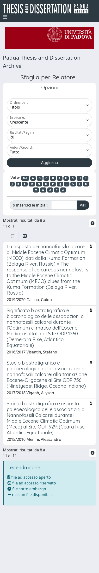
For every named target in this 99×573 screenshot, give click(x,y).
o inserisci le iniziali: (30, 205)
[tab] (13, 236)
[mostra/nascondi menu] (5, 16)
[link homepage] (47, 8)
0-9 (25, 178)
